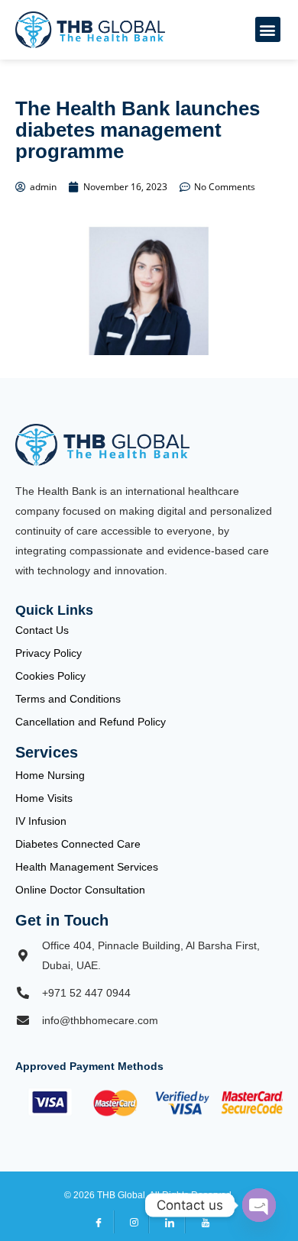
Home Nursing (50, 775)
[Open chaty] (259, 1205)
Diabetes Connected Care (78, 844)
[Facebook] (96, 1221)
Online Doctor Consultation (80, 890)
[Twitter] (131, 1221)
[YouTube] (202, 1221)
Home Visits (44, 798)
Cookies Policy (50, 676)
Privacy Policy (48, 653)
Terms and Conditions (68, 699)
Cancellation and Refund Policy (90, 722)
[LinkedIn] (167, 1221)
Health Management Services (86, 867)
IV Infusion (40, 821)
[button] (267, 29)
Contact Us (42, 630)
